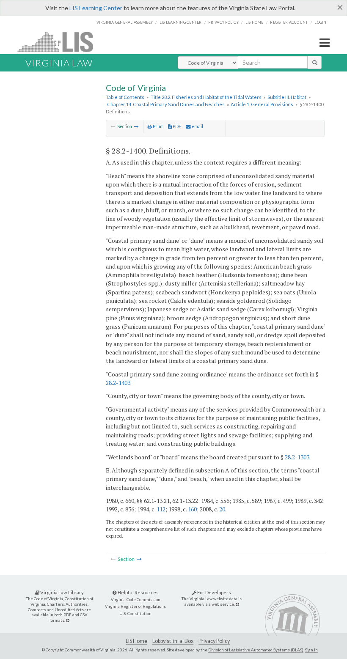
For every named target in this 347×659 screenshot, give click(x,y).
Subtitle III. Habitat (286, 97)
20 (222, 509)
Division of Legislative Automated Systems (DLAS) (255, 649)
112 (161, 509)
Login (320, 22)
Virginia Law (59, 63)
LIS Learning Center (95, 7)
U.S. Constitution (135, 613)
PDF (176, 126)
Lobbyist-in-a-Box (172, 641)
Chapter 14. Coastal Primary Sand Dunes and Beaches (166, 104)
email (197, 126)
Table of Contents (125, 97)
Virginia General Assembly (124, 22)
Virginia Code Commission (135, 599)
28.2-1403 (118, 383)
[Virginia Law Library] (67, 620)
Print (157, 126)
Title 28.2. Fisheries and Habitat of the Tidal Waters (206, 97)
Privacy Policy (223, 22)
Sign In (311, 649)
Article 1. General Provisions (262, 104)
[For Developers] (237, 604)
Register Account (289, 22)
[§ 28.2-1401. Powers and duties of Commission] (136, 126)
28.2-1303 (297, 457)
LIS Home (136, 641)
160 (192, 509)
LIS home (254, 22)
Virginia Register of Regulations (135, 606)
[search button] (315, 62)
